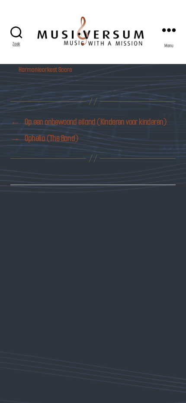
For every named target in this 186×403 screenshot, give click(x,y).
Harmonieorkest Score (45, 69)
